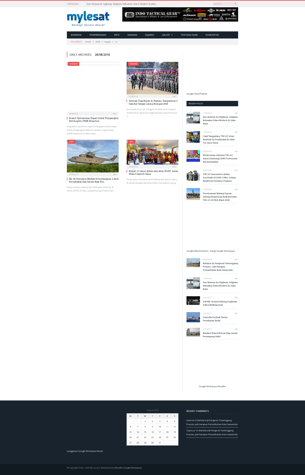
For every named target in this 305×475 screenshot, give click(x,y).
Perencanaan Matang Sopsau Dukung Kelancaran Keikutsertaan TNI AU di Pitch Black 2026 (220, 196)
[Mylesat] (88, 18)
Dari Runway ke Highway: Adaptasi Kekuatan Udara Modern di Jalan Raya (220, 120)
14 (138, 432)
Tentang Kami (189, 34)
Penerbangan (97, 34)
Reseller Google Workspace (128, 467)
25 (167, 437)
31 (160, 442)
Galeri (166, 34)
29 (145, 442)
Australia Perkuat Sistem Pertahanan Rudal (215, 319)
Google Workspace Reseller (212, 386)
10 (160, 426)
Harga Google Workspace (222, 250)
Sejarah (149, 34)
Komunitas (212, 34)
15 (145, 432)
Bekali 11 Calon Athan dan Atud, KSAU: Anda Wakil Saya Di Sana (153, 172)
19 (174, 432)
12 (174, 426)
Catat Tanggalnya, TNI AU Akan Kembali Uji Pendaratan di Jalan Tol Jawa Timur (122, 4)
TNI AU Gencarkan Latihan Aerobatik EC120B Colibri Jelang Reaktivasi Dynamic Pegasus (219, 177)
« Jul (128, 447)
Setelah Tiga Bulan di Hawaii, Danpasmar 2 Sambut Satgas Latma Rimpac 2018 (153, 102)
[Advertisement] (210, 71)
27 (130, 442)
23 (152, 437)
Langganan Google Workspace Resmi (85, 451)
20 (130, 437)
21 (138, 437)
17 (160, 432)
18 (167, 432)
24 (160, 437)
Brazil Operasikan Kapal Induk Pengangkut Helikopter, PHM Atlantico (94, 119)
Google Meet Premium (197, 250)
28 (138, 442)
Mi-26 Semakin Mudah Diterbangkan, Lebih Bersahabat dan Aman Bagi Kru (94, 180)
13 (130, 432)
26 (174, 437)
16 (152, 432)
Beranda (76, 34)
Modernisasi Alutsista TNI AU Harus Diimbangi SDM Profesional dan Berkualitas (220, 158)
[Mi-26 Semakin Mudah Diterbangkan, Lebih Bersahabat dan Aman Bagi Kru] (93, 157)
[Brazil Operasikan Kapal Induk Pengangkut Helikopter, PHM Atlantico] (93, 88)
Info (116, 34)
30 (152, 442)
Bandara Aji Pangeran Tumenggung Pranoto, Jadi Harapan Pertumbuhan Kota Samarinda (220, 266)
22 (145, 437)
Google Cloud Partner (196, 93)
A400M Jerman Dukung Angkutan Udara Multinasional (220, 303)
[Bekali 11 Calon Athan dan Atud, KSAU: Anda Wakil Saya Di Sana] (152, 153)
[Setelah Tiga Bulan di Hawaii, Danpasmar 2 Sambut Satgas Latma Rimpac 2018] (152, 79)
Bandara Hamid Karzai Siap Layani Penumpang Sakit (220, 335)
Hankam (132, 34)
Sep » (134, 447)
